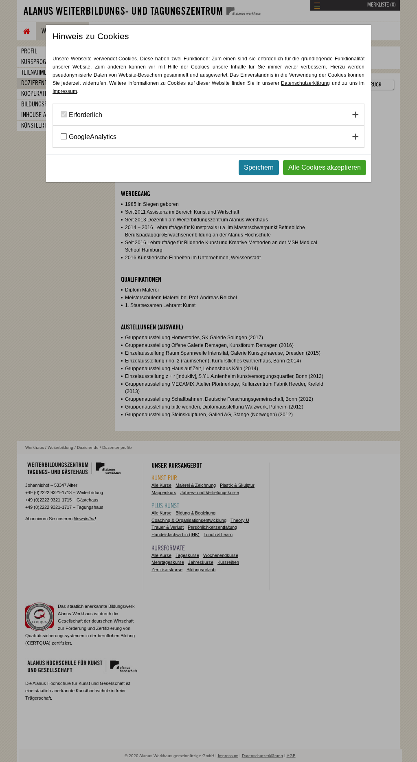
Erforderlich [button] (85, 114)
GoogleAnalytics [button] (92, 136)
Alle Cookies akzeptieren (324, 167)
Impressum (65, 91)
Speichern (259, 167)
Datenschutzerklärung (305, 83)
